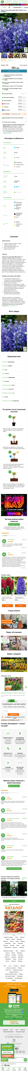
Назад (4, 7)
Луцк (14, 943)
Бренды (14, 980)
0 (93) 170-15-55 (17, 1010)
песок (17, 217)
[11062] (14, 690)
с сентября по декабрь (17, 181)
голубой (17, 147)
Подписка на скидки (18, 970)
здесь (20, 529)
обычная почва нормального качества (19, 214)
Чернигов (15, 947)
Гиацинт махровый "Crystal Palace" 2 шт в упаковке (20, 598)
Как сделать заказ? (10, 976)
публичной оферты (12, 305)
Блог (5, 966)
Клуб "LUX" (8, 970)
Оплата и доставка (11, 968)
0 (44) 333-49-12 (9, 1010)
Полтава (12, 945)
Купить (7, 605)
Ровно (17, 945)
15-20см (15, 176)
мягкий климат (19, 202)
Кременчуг (8, 959)
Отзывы (20, 968)
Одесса (8, 939)
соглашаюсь (8, 717)
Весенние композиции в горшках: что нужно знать (13, 693)
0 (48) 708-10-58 (8, 1012)
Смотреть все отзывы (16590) (14, 868)
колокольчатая (11, 361)
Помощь (21, 974)
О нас (10, 966)
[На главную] (2, 1)
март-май (16, 152)
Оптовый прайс (18, 978)
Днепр (13, 939)
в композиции (19, 162)
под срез (18, 166)
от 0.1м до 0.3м (16, 400)
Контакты (16, 966)
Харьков (22, 937)
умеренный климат (18, 208)
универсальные (12, 377)
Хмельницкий (7, 947)
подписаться (13, 714)
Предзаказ (19, 976)
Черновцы (13, 957)
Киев (16, 937)
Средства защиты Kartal (11, 974)
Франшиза (5, 1029)
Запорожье (19, 939)
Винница (23, 941)
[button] (20, 114)
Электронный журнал (8, 1031)
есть (6, 369)
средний (10, 365)
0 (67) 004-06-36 (17, 1012)
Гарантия (23, 966)
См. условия (20, 757)
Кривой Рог (8, 943)
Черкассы (5, 941)
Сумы (23, 945)
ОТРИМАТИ (7, 1056)
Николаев (20, 943)
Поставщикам (9, 978)
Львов (17, 941)
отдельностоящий (19, 164)
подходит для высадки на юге (19, 205)
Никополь (5, 945)
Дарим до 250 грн (14, 972)
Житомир (21, 947)
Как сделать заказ (20, 1031)
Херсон (12, 941)
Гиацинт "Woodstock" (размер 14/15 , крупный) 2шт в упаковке (7, 598)
